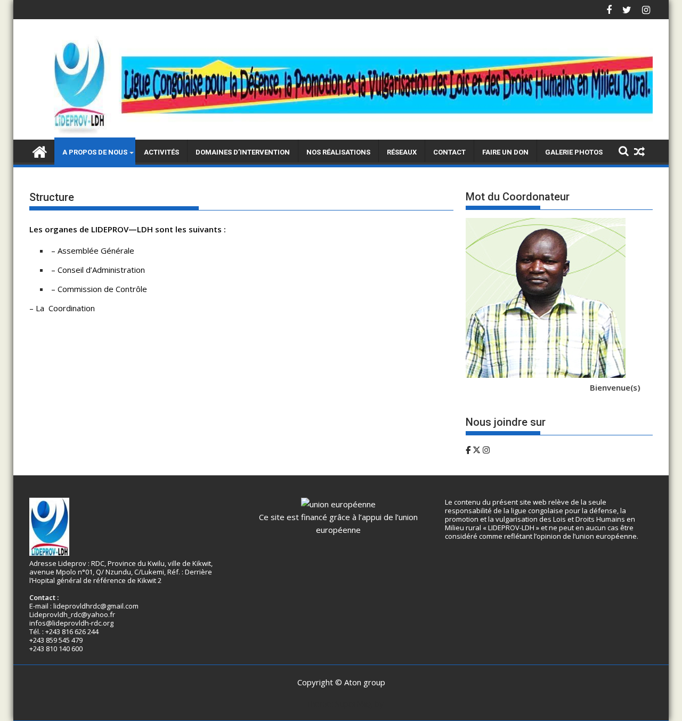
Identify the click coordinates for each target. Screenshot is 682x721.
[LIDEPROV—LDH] (341, 133)
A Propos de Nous (94, 152)
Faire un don (505, 152)
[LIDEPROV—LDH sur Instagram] (486, 449)
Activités (161, 152)
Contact (449, 152)
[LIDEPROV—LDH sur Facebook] (469, 449)
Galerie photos (574, 152)
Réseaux (402, 152)
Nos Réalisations (338, 152)
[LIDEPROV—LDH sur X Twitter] (478, 449)
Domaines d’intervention (243, 152)
